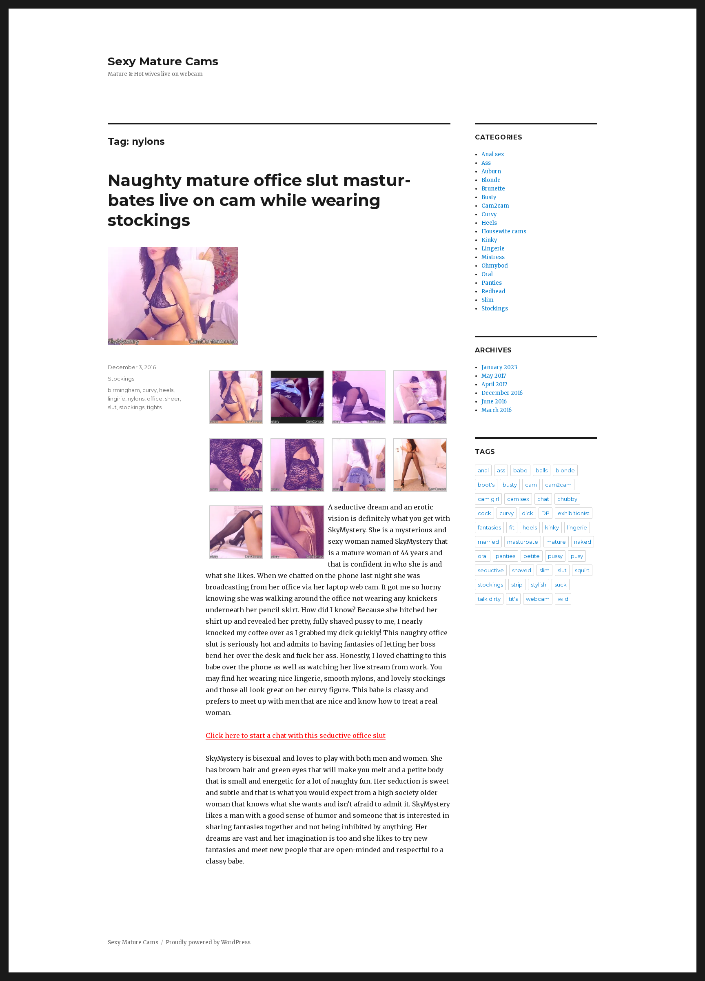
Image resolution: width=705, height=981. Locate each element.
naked (582, 541)
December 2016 (502, 393)
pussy (555, 556)
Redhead (493, 291)
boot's (486, 484)
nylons (136, 398)
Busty (489, 197)
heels (166, 390)
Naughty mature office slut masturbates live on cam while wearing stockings (259, 200)
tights (154, 407)
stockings (131, 407)
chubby (567, 499)
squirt (582, 570)
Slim (487, 300)
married (488, 541)
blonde (565, 470)
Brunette (493, 188)
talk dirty (489, 599)
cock (484, 513)
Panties (491, 282)
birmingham (124, 390)
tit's (513, 599)
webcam (538, 599)
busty (510, 484)
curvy (149, 390)
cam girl (488, 499)
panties (505, 556)
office (154, 398)
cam (531, 484)
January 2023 (499, 367)
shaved (521, 570)
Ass (486, 162)
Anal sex (492, 154)
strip (517, 584)
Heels (489, 222)
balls (542, 470)
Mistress (493, 257)
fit (511, 527)
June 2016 (494, 401)
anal (483, 470)
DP (545, 513)
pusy (577, 556)
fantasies (489, 527)
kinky (552, 527)
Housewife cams (503, 231)
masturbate (522, 541)
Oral (487, 274)
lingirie (116, 398)
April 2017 (494, 384)
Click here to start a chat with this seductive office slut (296, 735)
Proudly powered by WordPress (208, 942)
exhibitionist (574, 513)
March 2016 (496, 410)
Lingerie (493, 248)
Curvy (489, 214)
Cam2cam (495, 205)
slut (112, 407)
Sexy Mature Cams (163, 61)
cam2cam (558, 484)
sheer (172, 398)
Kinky (489, 240)
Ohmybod (494, 265)
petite (531, 556)
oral (483, 556)
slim (544, 570)
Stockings (121, 378)
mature (556, 541)
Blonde (491, 180)
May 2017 (493, 375)
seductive (491, 570)
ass (501, 470)
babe (520, 470)
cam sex (518, 499)
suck (560, 584)
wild (563, 599)
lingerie (577, 527)
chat (543, 499)
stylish (538, 584)
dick (527, 513)
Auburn (491, 171)
